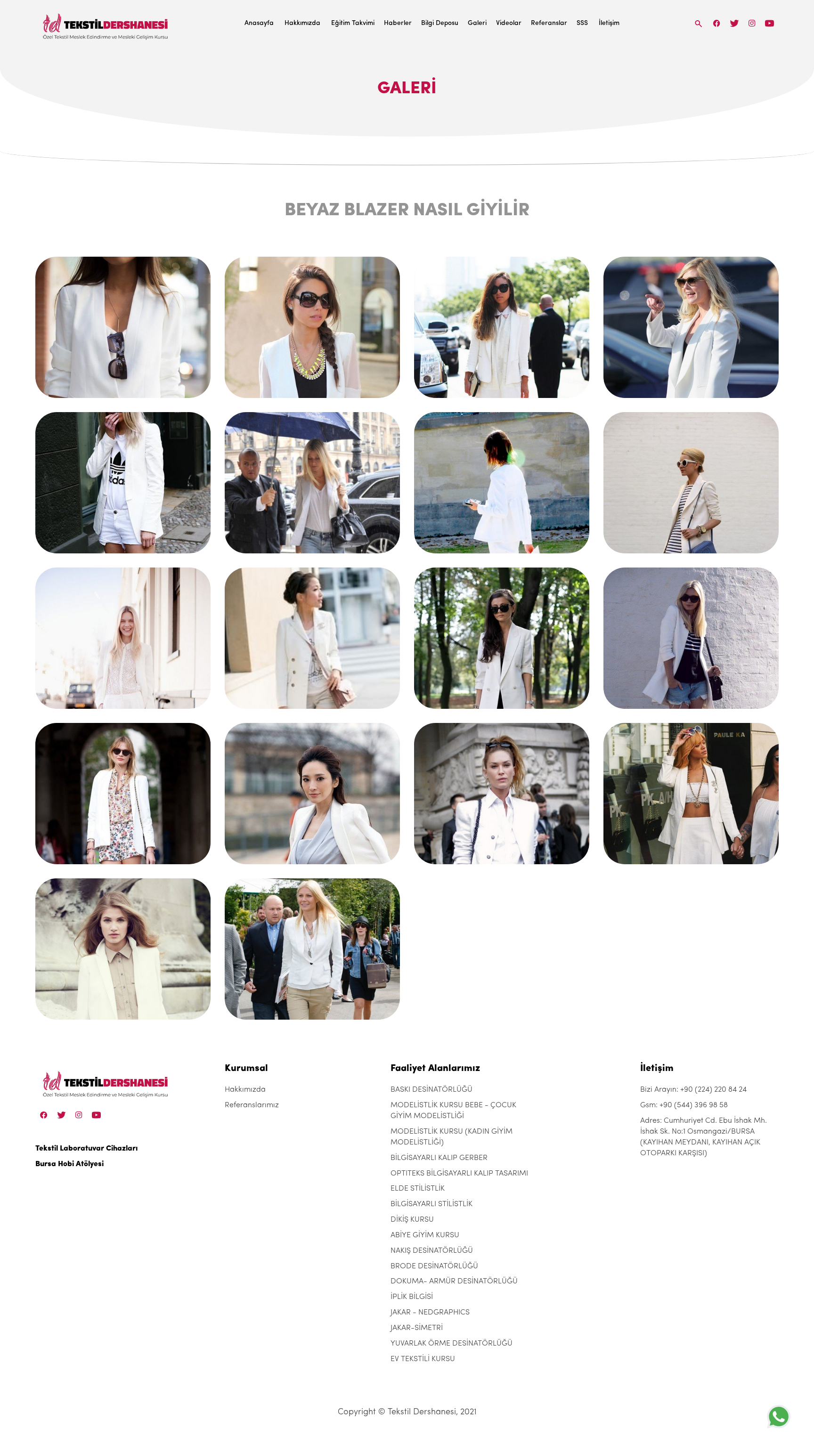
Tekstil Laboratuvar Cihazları (86, 1148)
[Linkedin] (769, 23)
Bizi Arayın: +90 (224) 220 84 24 (693, 1090)
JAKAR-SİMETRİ (417, 1328)
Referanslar (549, 23)
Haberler (398, 23)
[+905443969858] (778, 1416)
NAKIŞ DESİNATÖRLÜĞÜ (432, 1251)
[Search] (698, 23)
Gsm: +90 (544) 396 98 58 (684, 1105)
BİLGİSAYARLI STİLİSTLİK (431, 1204)
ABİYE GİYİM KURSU (425, 1235)
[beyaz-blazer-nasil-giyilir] (123, 327)
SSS (582, 23)
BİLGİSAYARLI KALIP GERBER (439, 1158)
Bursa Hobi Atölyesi (69, 1164)
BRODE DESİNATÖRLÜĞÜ (434, 1266)
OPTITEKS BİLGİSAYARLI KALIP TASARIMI (459, 1173)
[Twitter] (734, 23)
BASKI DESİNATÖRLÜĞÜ (431, 1090)
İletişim (609, 23)
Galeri (477, 23)
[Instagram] (752, 23)
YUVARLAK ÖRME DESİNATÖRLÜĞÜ (452, 1343)
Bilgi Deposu (439, 23)
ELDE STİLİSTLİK (418, 1188)
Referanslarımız (252, 1105)
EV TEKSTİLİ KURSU (423, 1359)
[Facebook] (716, 23)
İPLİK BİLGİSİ (412, 1297)
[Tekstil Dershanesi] (106, 23)
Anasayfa (259, 23)
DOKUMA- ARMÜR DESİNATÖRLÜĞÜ (454, 1281)
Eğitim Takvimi (352, 23)
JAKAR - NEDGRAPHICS (430, 1312)
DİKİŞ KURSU (412, 1220)
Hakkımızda (302, 23)
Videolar (508, 23)
